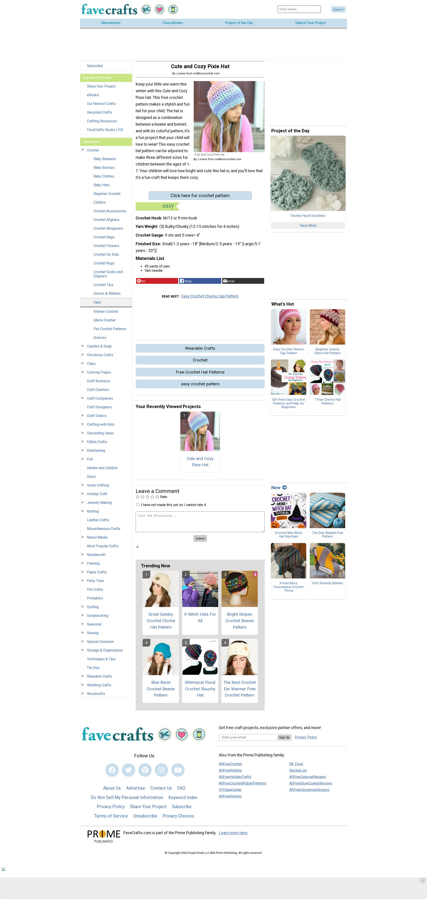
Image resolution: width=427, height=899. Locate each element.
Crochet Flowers (106, 246)
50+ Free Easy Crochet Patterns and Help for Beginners (288, 403)
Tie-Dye (93, 668)
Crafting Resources (102, 121)
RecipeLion (298, 770)
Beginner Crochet (107, 194)
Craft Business (98, 381)
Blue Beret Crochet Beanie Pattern (161, 689)
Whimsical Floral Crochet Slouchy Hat (200, 689)
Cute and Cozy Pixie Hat (200, 462)
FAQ (181, 788)
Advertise (135, 788)
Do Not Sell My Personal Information (127, 797)
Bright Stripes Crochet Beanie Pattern (240, 621)
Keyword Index (182, 797)
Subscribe (95, 66)
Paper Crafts (97, 572)
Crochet (93, 150)
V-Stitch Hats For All (200, 617)
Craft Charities (98, 390)
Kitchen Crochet (106, 311)
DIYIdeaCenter (230, 790)
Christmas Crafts (100, 355)
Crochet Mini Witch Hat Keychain (288, 535)
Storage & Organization (105, 650)
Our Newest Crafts (101, 104)
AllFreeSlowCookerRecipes (310, 783)
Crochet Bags (104, 237)
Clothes (100, 202)
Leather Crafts (98, 520)
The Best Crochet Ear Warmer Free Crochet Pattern (239, 689)
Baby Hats (102, 185)
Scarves (100, 337)
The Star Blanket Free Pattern (327, 535)
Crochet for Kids (106, 254)
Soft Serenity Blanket (327, 583)
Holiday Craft (97, 494)
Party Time (95, 581)
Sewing (93, 633)
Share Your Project (101, 86)
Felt (90, 459)
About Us (112, 788)
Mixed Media (97, 537)
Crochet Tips (103, 285)
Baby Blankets (105, 159)
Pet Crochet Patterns (110, 329)
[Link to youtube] (178, 770)
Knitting (93, 511)
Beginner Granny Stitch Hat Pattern (327, 351)
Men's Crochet (105, 320)
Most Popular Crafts (103, 546)
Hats (97, 302)
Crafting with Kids (101, 424)
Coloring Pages (99, 372)
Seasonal (94, 624)
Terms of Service (111, 816)
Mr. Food (296, 764)
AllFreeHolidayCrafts (235, 777)
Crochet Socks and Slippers (108, 274)
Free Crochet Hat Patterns (200, 372)
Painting (93, 563)
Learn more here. (233, 833)
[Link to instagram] (161, 770)
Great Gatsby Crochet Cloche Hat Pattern (161, 621)
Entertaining (96, 450)
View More (308, 225)
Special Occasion (100, 642)
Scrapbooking (97, 615)
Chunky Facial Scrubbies (308, 216)
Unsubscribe (145, 816)
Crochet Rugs (104, 263)
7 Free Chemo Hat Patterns (327, 401)
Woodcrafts (96, 694)
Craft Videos (97, 416)
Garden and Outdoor (102, 468)
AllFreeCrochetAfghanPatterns (242, 783)
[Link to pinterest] (145, 770)
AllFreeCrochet (230, 764)
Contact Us (161, 788)
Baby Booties (104, 167)
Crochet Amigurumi (108, 228)
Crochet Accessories (110, 211)
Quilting (93, 607)
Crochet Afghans (106, 220)
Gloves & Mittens (107, 293)
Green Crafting (98, 485)
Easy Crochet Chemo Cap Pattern (209, 296)
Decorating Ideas (100, 433)
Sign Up (284, 737)
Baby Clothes (104, 176)
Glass (91, 476)
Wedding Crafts (99, 685)
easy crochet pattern (200, 383)
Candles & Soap (99, 346)
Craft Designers (99, 407)
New (275, 487)
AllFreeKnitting (230, 770)
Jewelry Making (99, 503)
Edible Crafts (97, 442)
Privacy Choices (178, 816)
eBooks (93, 95)
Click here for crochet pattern (200, 195)
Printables (95, 598)
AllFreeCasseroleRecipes (309, 790)
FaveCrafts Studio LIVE (105, 130)
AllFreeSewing (230, 796)
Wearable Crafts (99, 676)
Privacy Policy (111, 806)
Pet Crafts (95, 589)
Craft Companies (100, 398)
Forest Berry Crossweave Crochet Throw (289, 587)
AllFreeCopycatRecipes (307, 777)
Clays (91, 364)
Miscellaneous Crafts (103, 529)
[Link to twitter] (128, 770)
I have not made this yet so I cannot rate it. (174, 505)
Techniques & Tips (101, 659)
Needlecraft (96, 555)
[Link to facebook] (112, 770)
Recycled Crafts (99, 112)
